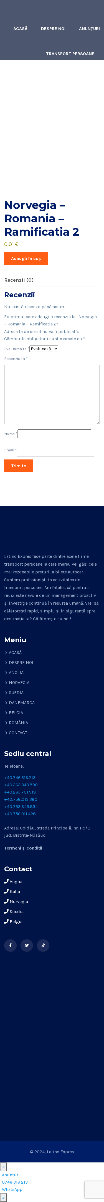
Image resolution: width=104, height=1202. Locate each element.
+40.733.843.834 (21, 806)
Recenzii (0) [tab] (19, 280)
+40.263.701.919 (20, 792)
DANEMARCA (22, 702)
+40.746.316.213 (19, 777)
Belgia (15, 921)
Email (10, 450)
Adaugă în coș (26, 258)
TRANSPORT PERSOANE (70, 53)
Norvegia (18, 901)
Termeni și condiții (23, 848)
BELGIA (16, 712)
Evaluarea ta (16, 349)
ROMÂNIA (18, 722)
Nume (10, 434)
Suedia (16, 911)
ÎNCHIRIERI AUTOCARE (77, 78)
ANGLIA (16, 672)
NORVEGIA (19, 682)
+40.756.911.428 (20, 813)
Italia (14, 891)
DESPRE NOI (53, 28)
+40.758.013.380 (20, 799)
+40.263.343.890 (21, 784)
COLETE (33, 78)
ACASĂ (20, 28)
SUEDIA (16, 692)
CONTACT (90, 103)
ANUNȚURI (89, 28)
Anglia (15, 881)
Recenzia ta (16, 358)
